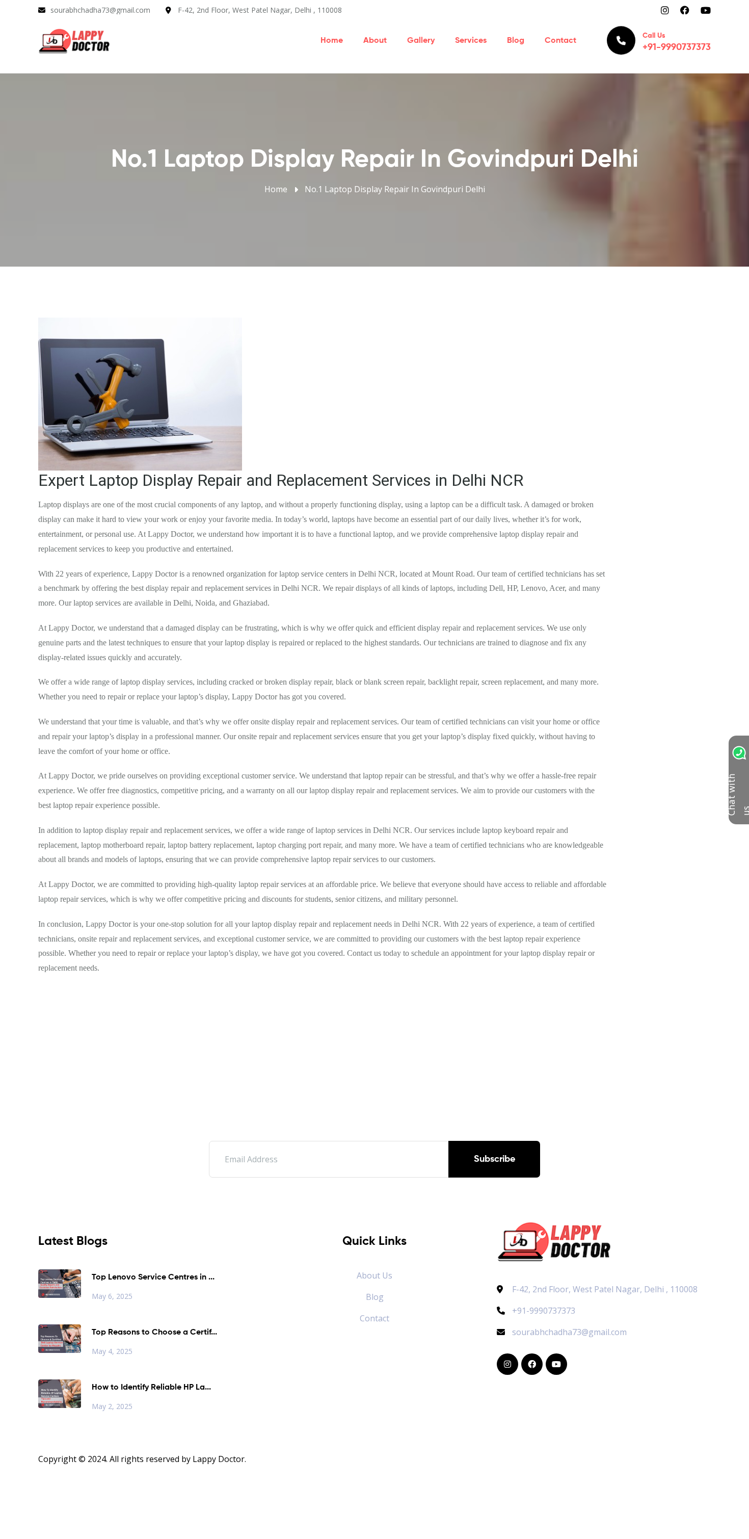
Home (331, 41)
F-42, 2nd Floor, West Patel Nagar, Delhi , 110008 (260, 10)
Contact (560, 41)
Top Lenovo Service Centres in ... (153, 1277)
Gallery (421, 41)
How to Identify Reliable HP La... (151, 1388)
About (375, 41)
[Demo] (554, 1240)
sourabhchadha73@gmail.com (100, 10)
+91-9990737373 (543, 1310)
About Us (374, 1275)
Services (471, 41)
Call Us (677, 42)
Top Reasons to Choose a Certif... (154, 1332)
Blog (515, 41)
